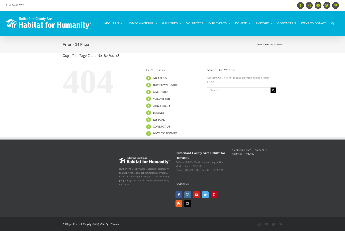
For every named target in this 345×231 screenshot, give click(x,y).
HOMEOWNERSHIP (165, 85)
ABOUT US (160, 78)
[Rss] (178, 203)
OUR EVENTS (162, 105)
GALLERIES (161, 91)
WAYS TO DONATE (165, 133)
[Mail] (187, 203)
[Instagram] (187, 194)
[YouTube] (196, 194)
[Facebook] (178, 194)
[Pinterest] (214, 194)
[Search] (332, 23)
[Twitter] (205, 194)
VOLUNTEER (161, 98)
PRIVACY (250, 154)
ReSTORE (159, 119)
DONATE (158, 112)
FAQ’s (248, 150)
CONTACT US (161, 126)
